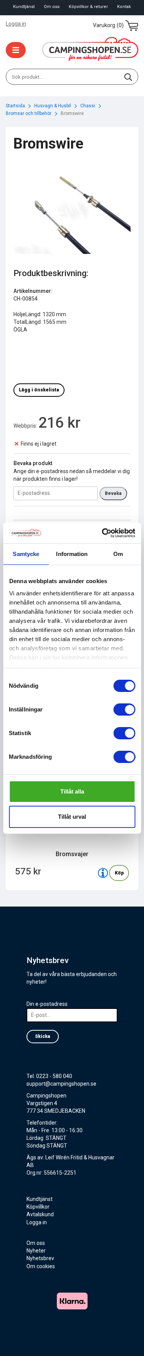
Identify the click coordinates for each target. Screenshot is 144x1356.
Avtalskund (40, 1214)
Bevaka (113, 493)
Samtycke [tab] (26, 554)
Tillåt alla (72, 791)
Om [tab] (118, 554)
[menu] (16, 50)
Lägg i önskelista (39, 390)
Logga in (16, 24)
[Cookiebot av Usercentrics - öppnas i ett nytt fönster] (102, 533)
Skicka (42, 1036)
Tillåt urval (72, 816)
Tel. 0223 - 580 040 (49, 1076)
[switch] (124, 709)
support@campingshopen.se (61, 1084)
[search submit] (128, 76)
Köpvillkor (38, 1207)
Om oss (52, 6)
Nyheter (36, 1251)
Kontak (124, 6)
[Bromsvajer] (103, 873)
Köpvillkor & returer (88, 6)
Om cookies (40, 1266)
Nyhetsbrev (40, 1258)
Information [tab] (72, 554)
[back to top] (127, 1339)
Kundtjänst (24, 6)
